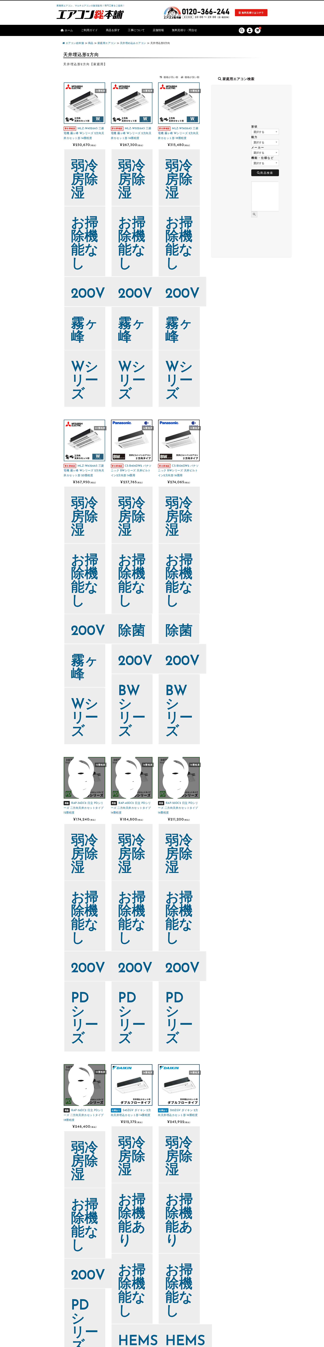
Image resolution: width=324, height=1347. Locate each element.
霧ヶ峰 (85, 331)
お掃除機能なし (85, 244)
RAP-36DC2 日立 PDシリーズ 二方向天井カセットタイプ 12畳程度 (84, 808)
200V (88, 294)
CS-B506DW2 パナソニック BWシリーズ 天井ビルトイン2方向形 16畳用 (178, 471)
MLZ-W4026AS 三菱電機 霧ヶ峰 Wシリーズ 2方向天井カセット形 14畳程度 (84, 133)
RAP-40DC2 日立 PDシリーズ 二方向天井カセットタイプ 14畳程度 (131, 808)
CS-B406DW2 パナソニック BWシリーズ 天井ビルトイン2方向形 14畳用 (131, 471)
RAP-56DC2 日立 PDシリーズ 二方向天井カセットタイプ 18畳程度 (84, 1115)
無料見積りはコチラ (253, 13)
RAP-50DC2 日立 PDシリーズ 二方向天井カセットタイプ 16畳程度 (178, 808)
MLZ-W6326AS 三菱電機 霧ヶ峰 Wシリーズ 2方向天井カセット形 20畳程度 (84, 471)
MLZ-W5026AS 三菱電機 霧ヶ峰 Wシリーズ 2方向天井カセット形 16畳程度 (131, 133)
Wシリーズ (85, 381)
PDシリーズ (85, 1019)
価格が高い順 (171, 77)
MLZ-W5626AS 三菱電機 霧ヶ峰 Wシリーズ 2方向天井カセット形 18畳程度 (178, 133)
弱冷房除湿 (84, 180)
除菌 (131, 631)
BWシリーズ (132, 712)
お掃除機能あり (132, 1221)
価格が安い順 (192, 77)
